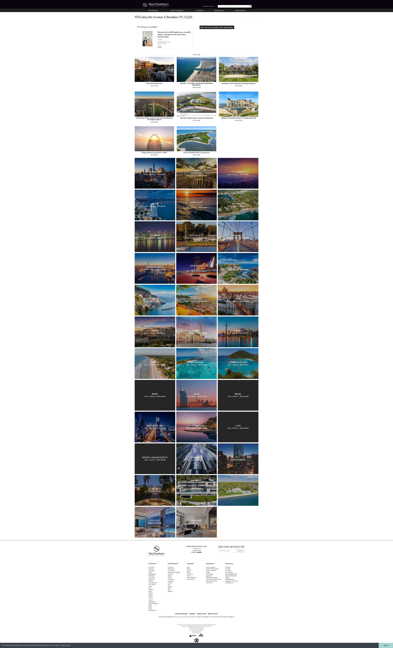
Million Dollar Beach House (213, 579)
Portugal (151, 589)
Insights (208, 572)
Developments (177, 10)
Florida (170, 577)
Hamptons (151, 569)
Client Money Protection (196, 631)
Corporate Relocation (231, 576)
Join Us (189, 576)
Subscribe (240, 551)
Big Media (209, 576)
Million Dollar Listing (211, 581)
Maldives (170, 591)
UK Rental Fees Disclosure (197, 632)
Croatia (151, 596)
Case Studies (171, 570)
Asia (169, 589)
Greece (150, 593)
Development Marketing (174, 572)
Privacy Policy (190, 579)
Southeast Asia (152, 610)
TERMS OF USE (201, 614)
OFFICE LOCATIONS (181, 614)
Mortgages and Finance (231, 581)
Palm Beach (152, 576)
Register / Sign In (208, 6)
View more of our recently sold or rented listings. (216, 27)
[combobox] (233, 6)
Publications (209, 583)
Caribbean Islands (153, 603)
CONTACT (192, 614)
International (171, 569)
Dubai (150, 607)
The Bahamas (152, 602)
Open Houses (161, 174)
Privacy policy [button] (65, 645)
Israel (150, 605)
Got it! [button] (386, 645)
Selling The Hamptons (211, 577)
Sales (146, 174)
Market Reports (229, 583)
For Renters (228, 570)
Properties (153, 10)
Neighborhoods (229, 579)
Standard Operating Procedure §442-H (196, 627)
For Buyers (228, 567)
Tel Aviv (170, 588)
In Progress (170, 567)
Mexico (151, 600)
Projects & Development (212, 569)
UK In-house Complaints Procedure (196, 628)
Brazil (150, 608)
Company (200, 10)
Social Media (209, 574)
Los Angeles (152, 570)
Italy (150, 588)
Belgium (151, 595)
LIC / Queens (152, 584)
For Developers (229, 572)
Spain (150, 591)
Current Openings (191, 577)
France (150, 586)
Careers (189, 570)
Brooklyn (151, 581)
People (188, 569)
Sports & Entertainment (231, 574)
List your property (210, 567)
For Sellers (228, 569)
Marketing (219, 10)
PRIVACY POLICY (213, 614)
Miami (150, 572)
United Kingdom (153, 583)
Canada (151, 598)
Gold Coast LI (152, 574)
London (170, 576)
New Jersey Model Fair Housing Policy (196, 630)
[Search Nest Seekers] (250, 6)
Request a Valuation (211, 570)
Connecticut (152, 579)
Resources (240, 10)
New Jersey (152, 577)
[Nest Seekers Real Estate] (154, 4)
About (188, 567)
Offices (189, 572)
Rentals (152, 174)
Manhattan (151, 567)
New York (170, 574)
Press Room (190, 574)
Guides (227, 577)
